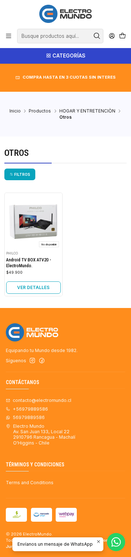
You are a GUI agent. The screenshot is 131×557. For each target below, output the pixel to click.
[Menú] (8, 36)
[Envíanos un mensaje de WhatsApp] (116, 542)
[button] (19, 174)
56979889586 (29, 417)
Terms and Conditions (29, 482)
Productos (40, 111)
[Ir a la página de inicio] (65, 14)
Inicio (15, 111)
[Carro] (122, 36)
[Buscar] (97, 36)
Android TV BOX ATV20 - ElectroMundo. (28, 262)
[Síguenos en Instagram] (32, 360)
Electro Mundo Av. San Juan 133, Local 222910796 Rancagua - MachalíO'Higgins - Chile (44, 434)
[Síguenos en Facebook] (42, 360)
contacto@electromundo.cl (42, 400)
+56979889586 (30, 409)
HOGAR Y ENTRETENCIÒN (87, 111)
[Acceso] (111, 36)
